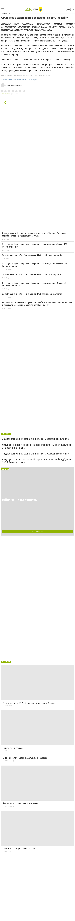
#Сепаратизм (17, 80)
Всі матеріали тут (37, 531)
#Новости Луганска (6, 80)
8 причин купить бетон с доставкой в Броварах (25, 758)
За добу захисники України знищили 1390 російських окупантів (32, 274)
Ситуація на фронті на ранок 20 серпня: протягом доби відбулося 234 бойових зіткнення (34, 284)
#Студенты (34, 80)
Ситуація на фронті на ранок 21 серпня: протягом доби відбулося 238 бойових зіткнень (34, 265)
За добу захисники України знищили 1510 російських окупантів (35, 438)
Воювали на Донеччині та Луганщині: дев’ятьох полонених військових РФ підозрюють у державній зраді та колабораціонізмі (37, 303)
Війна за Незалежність (19, 500)
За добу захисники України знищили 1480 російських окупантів (32, 294)
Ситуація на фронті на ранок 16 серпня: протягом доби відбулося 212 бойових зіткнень (36, 446)
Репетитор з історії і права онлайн (19, 848)
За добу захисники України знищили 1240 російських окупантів (32, 255)
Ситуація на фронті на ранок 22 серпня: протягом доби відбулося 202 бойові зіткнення (34, 245)
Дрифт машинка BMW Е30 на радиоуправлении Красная (29, 703)
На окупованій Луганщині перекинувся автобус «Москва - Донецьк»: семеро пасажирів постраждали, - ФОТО (34, 234)
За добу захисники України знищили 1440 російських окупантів (35, 453)
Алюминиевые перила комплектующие (21, 803)
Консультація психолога (14, 748)
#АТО (24, 80)
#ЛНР (28, 80)
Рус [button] (68, 9)
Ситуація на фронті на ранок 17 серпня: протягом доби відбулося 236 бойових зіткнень (36, 461)
